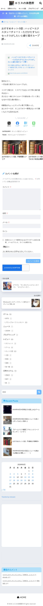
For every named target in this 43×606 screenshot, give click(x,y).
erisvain (5, 577)
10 (10, 477)
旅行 (8, 379)
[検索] (39, 392)
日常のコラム (12, 8)
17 (10, 480)
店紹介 (8, 375)
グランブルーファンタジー (16, 322)
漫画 (8, 363)
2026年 (8, 331)
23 (33, 480)
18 (14, 480)
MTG (8, 318)
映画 (8, 359)
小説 (8, 355)
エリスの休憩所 (24, 2)
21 (25, 480)
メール (6, 222)
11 (14, 477)
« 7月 (4, 490)
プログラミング (33, 8)
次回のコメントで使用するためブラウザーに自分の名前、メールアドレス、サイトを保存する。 (22, 241)
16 (33, 477)
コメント (7, 187)
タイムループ (14, 135)
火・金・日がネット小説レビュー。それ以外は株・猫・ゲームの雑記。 (21, 14)
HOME (22, 597)
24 (10, 484)
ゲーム (7, 314)
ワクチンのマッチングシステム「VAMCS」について (19, 575)
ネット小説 (22, 8)
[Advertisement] (21, 525)
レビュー (25, 131)
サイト (5, 231)
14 (25, 477)
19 (18, 480)
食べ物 (9, 367)
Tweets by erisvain (8, 497)
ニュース (7, 326)
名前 (5, 213)
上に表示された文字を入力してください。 (18, 251)
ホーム (3, 8)
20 (21, 480)
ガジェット (10, 343)
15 (29, 477)
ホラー (23, 135)
